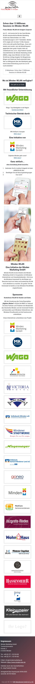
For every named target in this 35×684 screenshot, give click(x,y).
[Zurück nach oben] (32, 681)
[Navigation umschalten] (19, 16)
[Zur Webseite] (17, 342)
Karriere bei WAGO (17, 110)
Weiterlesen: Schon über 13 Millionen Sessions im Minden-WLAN (18, 71)
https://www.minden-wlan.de (16, 662)
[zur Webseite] (17, 327)
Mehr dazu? (17, 134)
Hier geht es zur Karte (17, 84)
